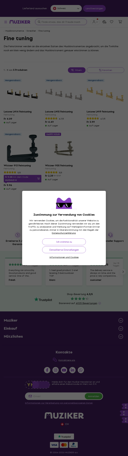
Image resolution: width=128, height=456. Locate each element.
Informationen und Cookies (64, 257)
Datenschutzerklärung (64, 233)
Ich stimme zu (64, 242)
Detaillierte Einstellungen (64, 250)
